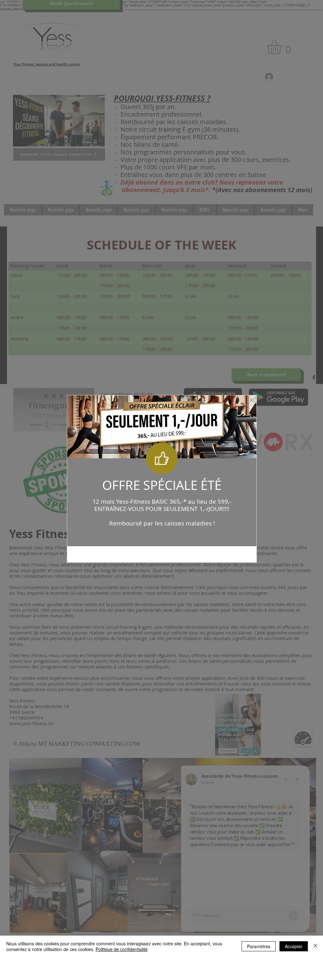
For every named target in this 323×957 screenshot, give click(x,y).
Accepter (293, 946)
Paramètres (258, 946)
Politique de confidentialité (122, 949)
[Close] (315, 946)
